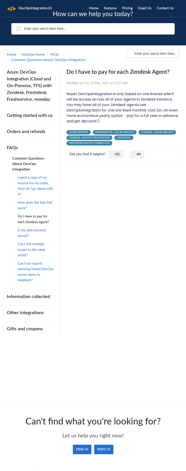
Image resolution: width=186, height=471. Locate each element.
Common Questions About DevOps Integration (48, 60)
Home (93, 8)
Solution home (33, 54)
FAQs (54, 54)
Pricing (127, 8)
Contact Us (165, 8)
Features (110, 8)
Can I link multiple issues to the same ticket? (31, 249)
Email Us (145, 8)
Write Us (103, 449)
